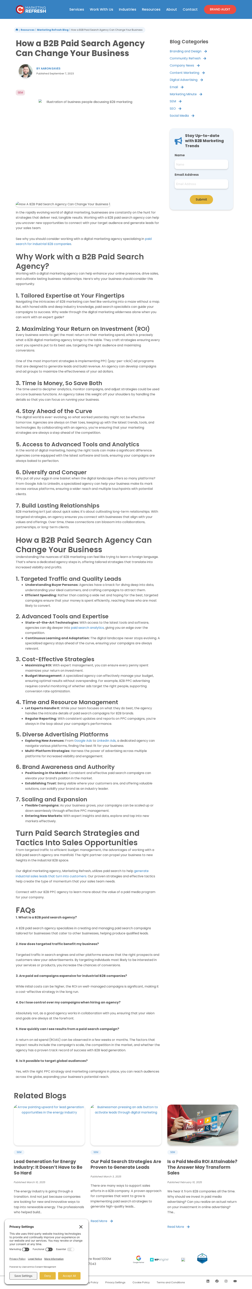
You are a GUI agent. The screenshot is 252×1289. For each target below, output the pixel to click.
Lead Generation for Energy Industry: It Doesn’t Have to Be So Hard (48, 1167)
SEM (19, 1152)
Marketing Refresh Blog (53, 29)
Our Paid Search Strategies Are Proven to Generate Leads (126, 1164)
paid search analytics (87, 627)
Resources (27, 29)
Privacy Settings (115, 1282)
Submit (201, 199)
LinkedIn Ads (106, 740)
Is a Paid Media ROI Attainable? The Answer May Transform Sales (202, 1167)
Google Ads (83, 740)
